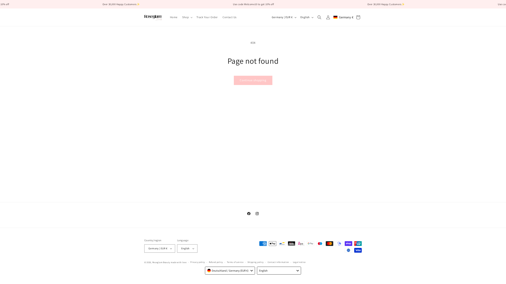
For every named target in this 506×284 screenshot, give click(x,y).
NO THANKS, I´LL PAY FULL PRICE (253, 185)
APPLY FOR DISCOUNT (253, 174)
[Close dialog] (297, 94)
